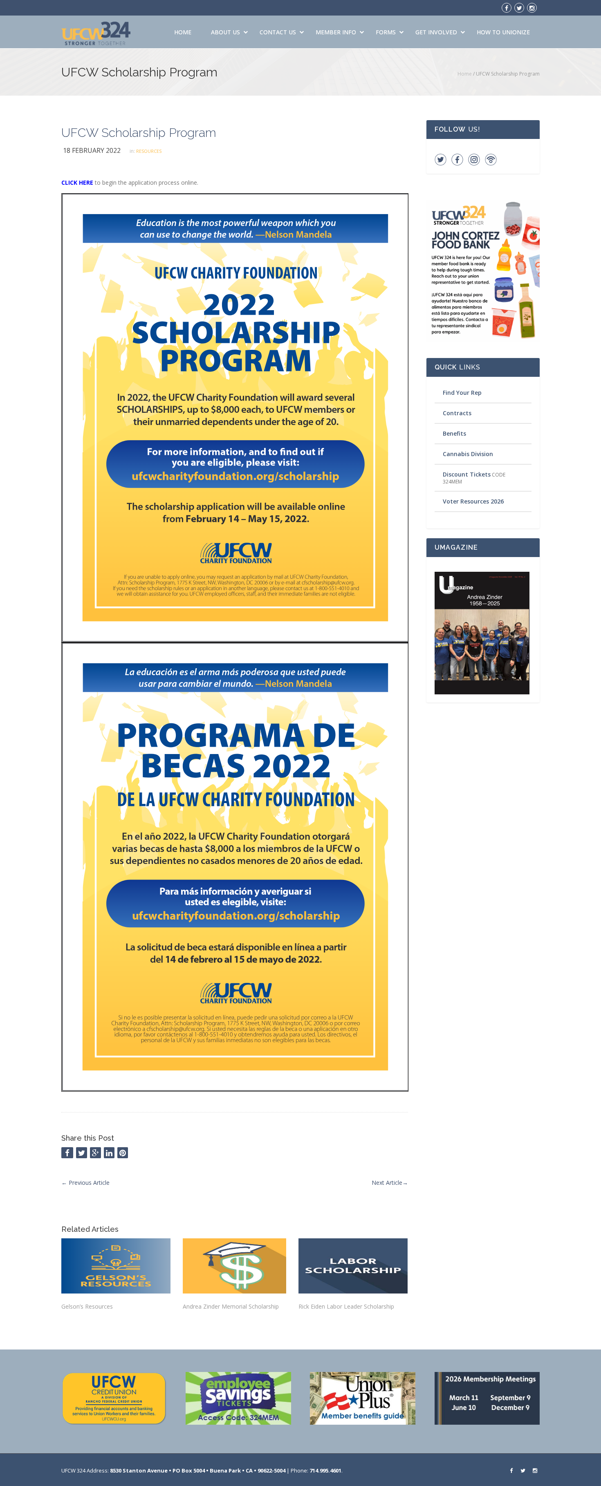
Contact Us (278, 32)
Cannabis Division (468, 454)
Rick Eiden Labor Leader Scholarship (346, 1306)
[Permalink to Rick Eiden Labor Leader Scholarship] (353, 1266)
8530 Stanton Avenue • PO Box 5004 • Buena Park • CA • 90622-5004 (197, 1470)
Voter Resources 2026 (473, 501)
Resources (148, 151)
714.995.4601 (325, 1470)
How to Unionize (503, 32)
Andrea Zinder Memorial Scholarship (231, 1306)
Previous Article (85, 1182)
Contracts (457, 413)
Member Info (336, 32)
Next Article (390, 1182)
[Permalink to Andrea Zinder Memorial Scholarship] (234, 1266)
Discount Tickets (467, 474)
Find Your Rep (462, 392)
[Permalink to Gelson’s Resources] (115, 1266)
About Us (225, 32)
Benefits (454, 433)
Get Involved (436, 32)
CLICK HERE (77, 182)
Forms (386, 32)
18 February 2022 (92, 150)
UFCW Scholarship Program (138, 132)
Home (182, 32)
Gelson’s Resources (87, 1306)
